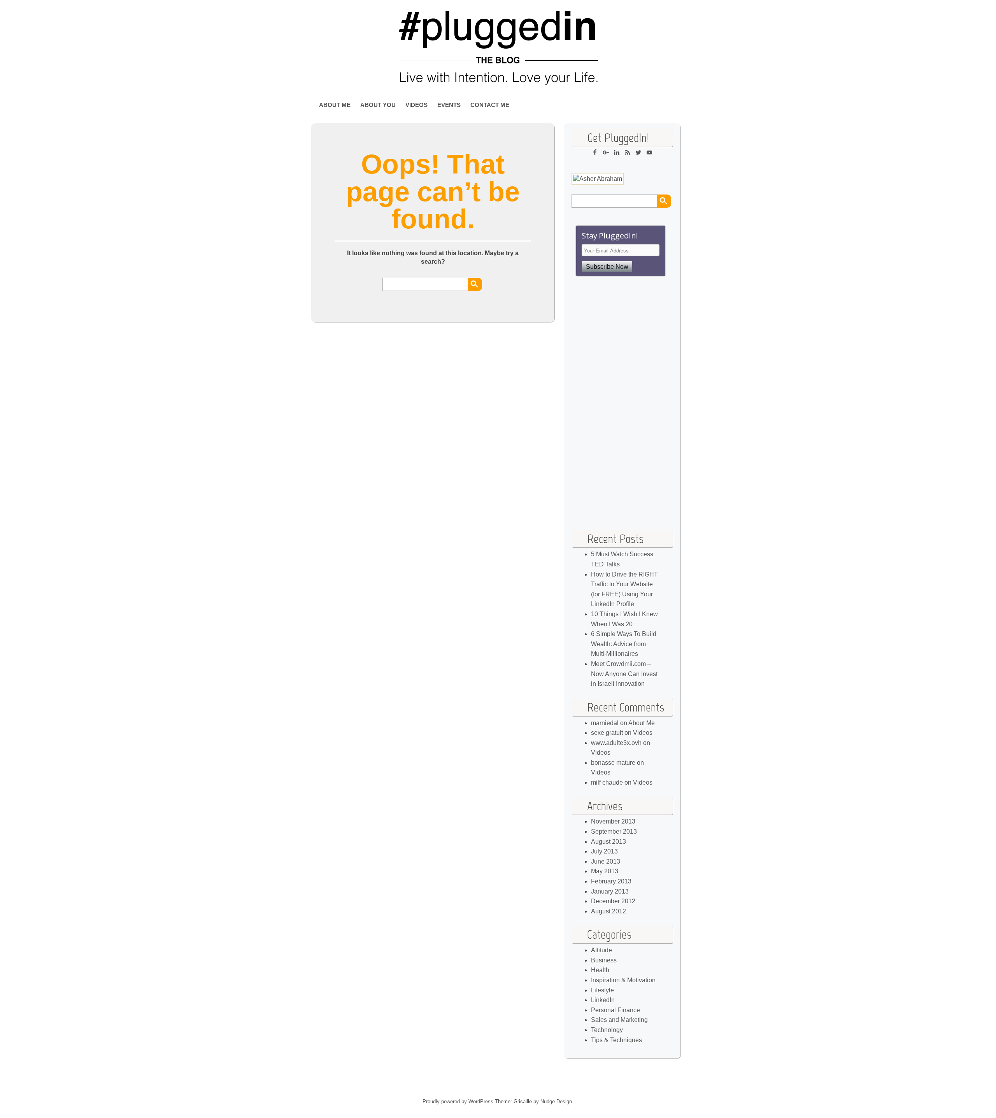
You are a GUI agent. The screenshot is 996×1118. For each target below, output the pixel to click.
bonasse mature (613, 762)
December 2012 (613, 901)
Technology (607, 1030)
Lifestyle (602, 990)
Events (449, 105)
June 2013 (605, 861)
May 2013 (604, 871)
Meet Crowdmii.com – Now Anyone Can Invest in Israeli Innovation (624, 674)
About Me (335, 105)
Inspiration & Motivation (623, 980)
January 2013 (610, 891)
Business (604, 960)
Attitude (601, 950)
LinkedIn (603, 1000)
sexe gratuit (607, 732)
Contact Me (489, 105)
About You (378, 105)
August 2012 (608, 911)
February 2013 (611, 881)
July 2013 (604, 851)
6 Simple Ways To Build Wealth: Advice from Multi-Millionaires (623, 644)
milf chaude (607, 782)
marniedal (605, 723)
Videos (416, 105)
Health (600, 970)
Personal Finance (615, 1010)
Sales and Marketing (619, 1019)
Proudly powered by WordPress (458, 1101)
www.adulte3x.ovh (616, 742)
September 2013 (614, 831)
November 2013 (613, 821)
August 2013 (608, 841)
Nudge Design (556, 1101)
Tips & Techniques (616, 1040)
